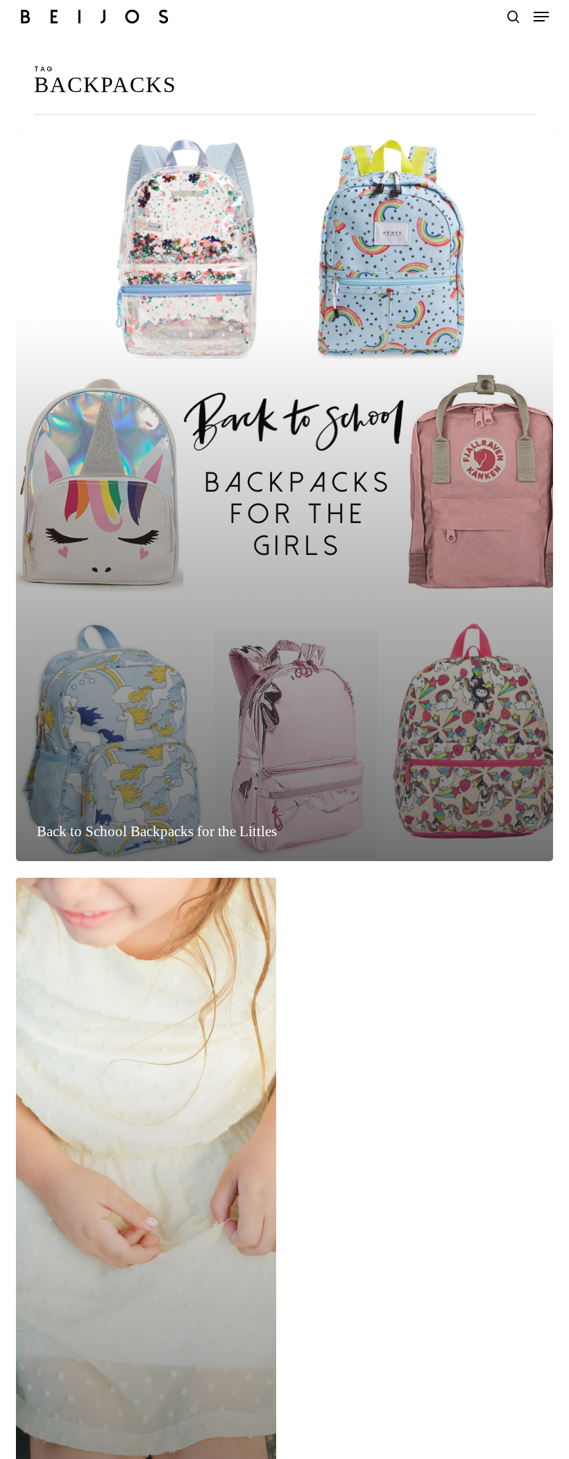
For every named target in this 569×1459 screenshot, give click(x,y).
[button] (541, 17)
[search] (513, 16)
